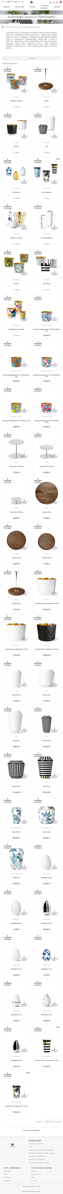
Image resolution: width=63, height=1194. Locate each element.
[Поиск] (51, 3)
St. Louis (33, 1180)
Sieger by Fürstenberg (10, 63)
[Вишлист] (57, 3)
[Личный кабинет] (53, 3)
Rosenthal (7, 1177)
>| (59, 1119)
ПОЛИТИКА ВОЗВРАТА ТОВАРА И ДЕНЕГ (42, 1153)
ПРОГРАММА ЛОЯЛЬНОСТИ (38, 1156)
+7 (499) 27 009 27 (11, 2)
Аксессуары (19, 7)
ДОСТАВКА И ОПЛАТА (36, 1144)
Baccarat (34, 1171)
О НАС (31, 1147)
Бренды (57, 7)
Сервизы (6, 7)
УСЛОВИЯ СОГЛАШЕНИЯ (36, 1159)
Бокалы (33, 7)
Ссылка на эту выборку (31, 1130)
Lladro (33, 1177)
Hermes (6, 1174)
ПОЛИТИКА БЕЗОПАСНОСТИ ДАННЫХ (41, 1150)
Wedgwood (7, 1180)
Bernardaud (7, 1171)
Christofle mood (36, 1174)
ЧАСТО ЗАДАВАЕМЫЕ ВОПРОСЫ (39, 1162)
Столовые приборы (45, 7)
